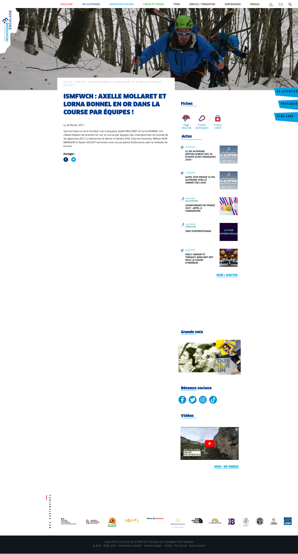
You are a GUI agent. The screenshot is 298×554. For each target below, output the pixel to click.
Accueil (67, 82)
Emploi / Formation (202, 4)
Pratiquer (289, 104)
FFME (177, 4)
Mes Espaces (271, 5)
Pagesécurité (186, 126)
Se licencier (287, 91)
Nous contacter (197, 546)
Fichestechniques (202, 126)
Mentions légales (153, 546)
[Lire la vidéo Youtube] (210, 443)
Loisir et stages (153, 4)
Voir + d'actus (227, 275)
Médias (255, 4)
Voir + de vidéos (226, 466)
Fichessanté (218, 126)
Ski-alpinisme (91, 4)
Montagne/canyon (122, 4)
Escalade (67, 4)
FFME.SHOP (285, 116)
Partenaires (233, 4)
